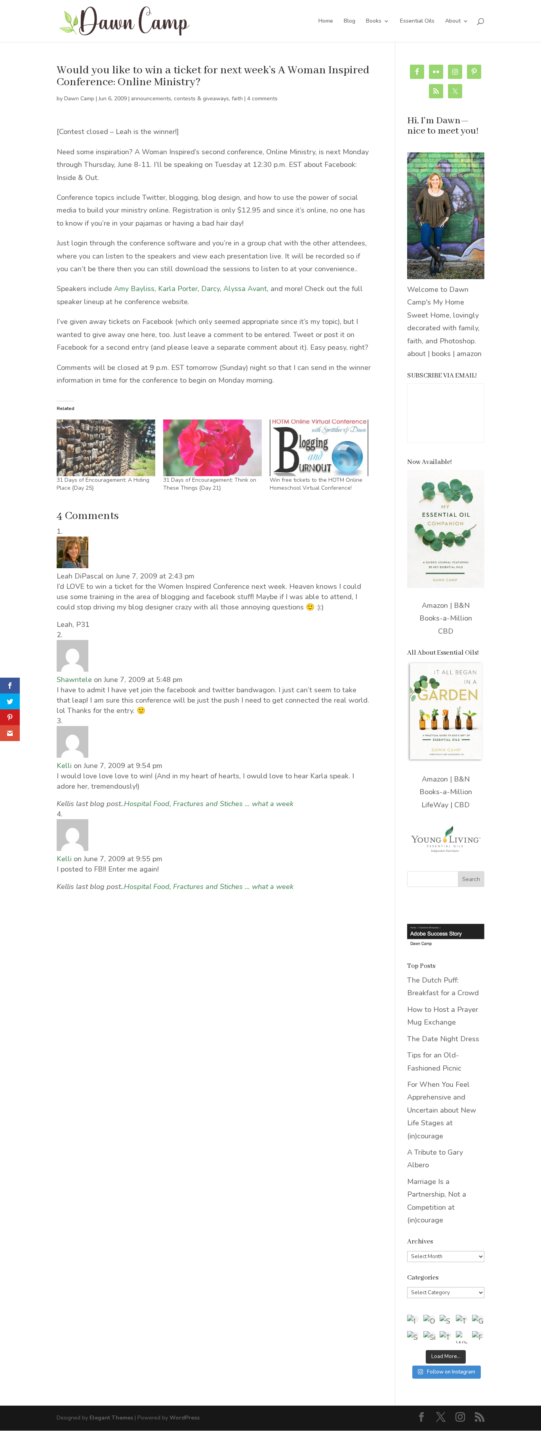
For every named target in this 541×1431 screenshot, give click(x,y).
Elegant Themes (111, 1417)
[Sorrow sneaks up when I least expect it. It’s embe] (446, 1321)
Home (325, 21)
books (441, 353)
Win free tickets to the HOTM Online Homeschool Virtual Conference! (316, 484)
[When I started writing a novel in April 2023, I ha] (462, 1337)
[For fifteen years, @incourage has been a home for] (478, 1337)
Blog (349, 21)
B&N (462, 605)
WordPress (185, 1417)
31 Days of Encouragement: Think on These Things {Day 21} (209, 484)
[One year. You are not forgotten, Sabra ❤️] (429, 1321)
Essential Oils (417, 21)
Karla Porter (178, 288)
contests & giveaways (201, 98)
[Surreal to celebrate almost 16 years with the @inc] (413, 1337)
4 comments (262, 98)
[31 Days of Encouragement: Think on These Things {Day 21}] (212, 448)
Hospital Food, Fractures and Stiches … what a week (208, 803)
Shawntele (74, 679)
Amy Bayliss (134, 288)
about (416, 353)
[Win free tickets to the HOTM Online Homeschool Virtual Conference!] (319, 448)
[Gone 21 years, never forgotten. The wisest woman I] (478, 1321)
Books (373, 21)
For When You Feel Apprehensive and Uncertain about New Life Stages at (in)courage (441, 1110)
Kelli (64, 765)
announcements (151, 98)
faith (237, 98)
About (453, 21)
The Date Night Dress (443, 1039)
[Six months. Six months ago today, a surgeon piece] (429, 1337)
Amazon (435, 605)
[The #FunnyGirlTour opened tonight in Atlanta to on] (446, 1337)
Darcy (210, 288)
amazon (469, 353)
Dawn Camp (79, 98)
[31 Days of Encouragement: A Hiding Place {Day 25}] (106, 448)
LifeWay (434, 805)
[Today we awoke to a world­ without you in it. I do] (462, 1321)
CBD (445, 631)
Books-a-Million (445, 618)
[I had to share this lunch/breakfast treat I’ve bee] (413, 1321)
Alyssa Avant (245, 288)
